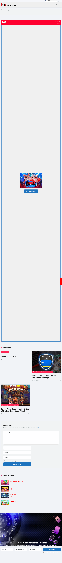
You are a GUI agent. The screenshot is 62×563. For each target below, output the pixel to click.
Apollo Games (12, 489)
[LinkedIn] (60, 1)
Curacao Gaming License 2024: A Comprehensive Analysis (44, 377)
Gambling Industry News (46, 371)
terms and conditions (55, 552)
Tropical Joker (14, 501)
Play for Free (32, 191)
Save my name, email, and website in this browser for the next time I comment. (24, 461)
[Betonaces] (8, 4)
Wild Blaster (13, 494)
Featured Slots (5, 352)
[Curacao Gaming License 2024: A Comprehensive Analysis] (46, 362)
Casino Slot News (14, 405)
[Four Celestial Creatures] (5, 482)
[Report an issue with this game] (3, 22)
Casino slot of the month (10, 356)
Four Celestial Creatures (16, 481)
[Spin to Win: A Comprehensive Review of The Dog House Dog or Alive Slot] (15, 395)
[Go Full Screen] (5, 22)
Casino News (36, 371)
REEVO (11, 483)
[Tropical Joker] (5, 502)
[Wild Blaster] (5, 495)
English (48, 0)
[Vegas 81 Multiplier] (5, 489)
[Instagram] (58, 1)
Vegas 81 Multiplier (15, 488)
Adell (11, 496)
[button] (31, 180)
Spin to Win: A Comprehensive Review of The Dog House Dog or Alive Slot (15, 410)
